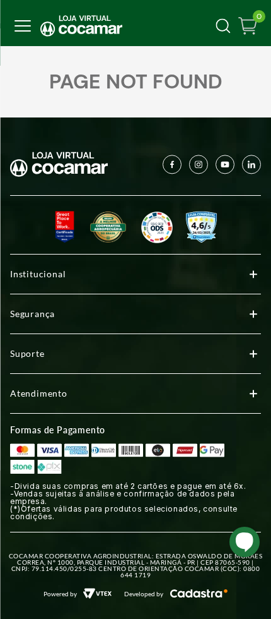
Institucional (38, 273)
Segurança (32, 313)
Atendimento (38, 393)
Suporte (27, 353)
